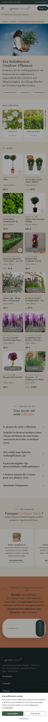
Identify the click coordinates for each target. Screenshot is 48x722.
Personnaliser (24, 718)
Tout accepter (12, 713)
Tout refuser (35, 713)
